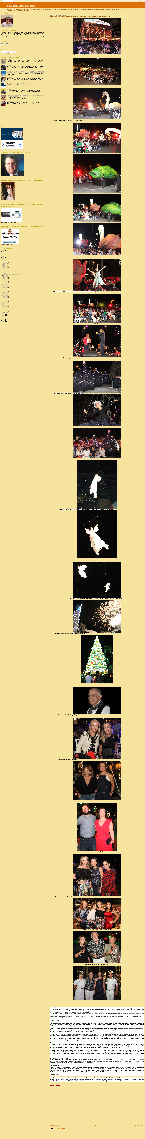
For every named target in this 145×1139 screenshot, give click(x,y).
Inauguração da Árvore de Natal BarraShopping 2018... (13, 274)
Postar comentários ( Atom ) (60, 1128)
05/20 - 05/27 (5, 296)
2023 (3, 253)
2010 (3, 322)
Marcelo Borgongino (4, 43)
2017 (3, 314)
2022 (3, 255)
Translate (11, 53)
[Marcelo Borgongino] (1, 45)
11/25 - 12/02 (5, 266)
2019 (3, 258)
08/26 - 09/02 (5, 282)
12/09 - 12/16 (5, 264)
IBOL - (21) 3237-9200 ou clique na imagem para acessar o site (20, 83)
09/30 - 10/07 (5, 277)
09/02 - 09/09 (5, 281)
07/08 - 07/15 (5, 289)
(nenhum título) (10, 59)
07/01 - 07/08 (5, 291)
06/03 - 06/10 (5, 294)
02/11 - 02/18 (5, 308)
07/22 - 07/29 (5, 287)
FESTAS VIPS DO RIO (21, 5)
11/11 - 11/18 (5, 268)
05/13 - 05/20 (5, 297)
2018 (3, 259)
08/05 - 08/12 (5, 285)
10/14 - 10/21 (5, 276)
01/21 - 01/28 (5, 312)
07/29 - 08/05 (5, 286)
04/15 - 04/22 (5, 301)
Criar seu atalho (4, 46)
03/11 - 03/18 (5, 304)
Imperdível (5, 273)
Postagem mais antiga (139, 1125)
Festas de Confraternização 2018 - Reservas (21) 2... (13, 272)
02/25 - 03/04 (5, 306)
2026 (3, 250)
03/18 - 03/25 (5, 303)
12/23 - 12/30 (5, 262)
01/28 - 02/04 (5, 311)
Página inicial (97, 1125)
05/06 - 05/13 (5, 298)
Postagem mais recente (55, 1125)
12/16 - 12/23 (5, 263)
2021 (3, 256)
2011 (3, 321)
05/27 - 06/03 (5, 295)
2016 (3, 315)
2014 (3, 318)
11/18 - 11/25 (5, 267)
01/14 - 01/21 (5, 313)
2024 (3, 252)
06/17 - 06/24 (5, 292)
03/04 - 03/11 (5, 305)
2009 (3, 324)
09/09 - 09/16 (5, 279)
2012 (3, 320)
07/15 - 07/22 (5, 288)
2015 (3, 316)
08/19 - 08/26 (5, 283)
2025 (3, 251)
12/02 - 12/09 (5, 265)
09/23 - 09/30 (5, 278)
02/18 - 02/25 (5, 307)
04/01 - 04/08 (5, 302)
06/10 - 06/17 (5, 293)
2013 (3, 319)
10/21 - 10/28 (5, 275)
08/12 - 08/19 (5, 284)
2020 (3, 257)
